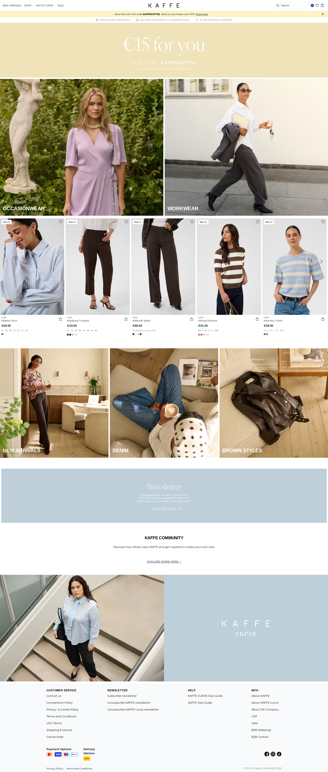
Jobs (254, 723)
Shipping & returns (59, 730)
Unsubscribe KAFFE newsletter (128, 702)
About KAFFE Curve (264, 702)
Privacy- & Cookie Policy (62, 709)
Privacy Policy (54, 768)
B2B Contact (260, 737)
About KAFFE (260, 695)
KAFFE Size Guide (200, 702)
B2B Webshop (261, 730)
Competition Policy (59, 702)
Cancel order (55, 737)
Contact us (53, 695)
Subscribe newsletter (122, 695)
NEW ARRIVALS (12, 5)
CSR (254, 716)
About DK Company (265, 709)
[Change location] (312, 5)
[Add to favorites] (61, 222)
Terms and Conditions (61, 716)
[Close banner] (322, 14)
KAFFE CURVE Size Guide (205, 695)
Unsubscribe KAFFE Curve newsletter (133, 709)
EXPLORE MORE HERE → (164, 561)
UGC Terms (54, 723)
